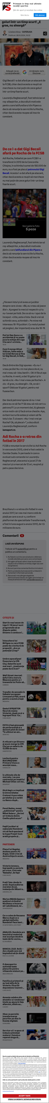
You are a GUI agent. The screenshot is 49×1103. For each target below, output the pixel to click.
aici (39, 1071)
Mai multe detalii (21, 1063)
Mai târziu (25, 15)
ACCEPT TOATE (24, 1096)
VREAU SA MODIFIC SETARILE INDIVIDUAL (24, 1099)
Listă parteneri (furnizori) (8, 1091)
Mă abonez (40, 15)
